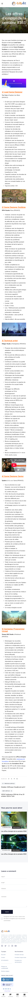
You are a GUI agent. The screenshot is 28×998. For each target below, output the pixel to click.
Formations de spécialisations (18, 961)
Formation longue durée (20, 957)
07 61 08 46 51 (4, 960)
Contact (3, 957)
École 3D (3, 954)
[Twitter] (5, 946)
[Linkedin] (12, 946)
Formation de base (19, 954)
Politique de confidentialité (4, 967)
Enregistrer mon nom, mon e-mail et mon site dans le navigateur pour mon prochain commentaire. (14, 918)
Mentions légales (5, 971)
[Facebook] (2, 946)
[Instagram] (9, 946)
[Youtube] (16, 946)
